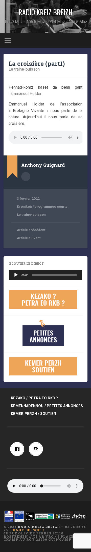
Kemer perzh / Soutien (33, 414)
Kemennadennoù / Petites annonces (47, 406)
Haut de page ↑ (29, 530)
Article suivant (28, 238)
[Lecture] (15, 275)
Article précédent (31, 230)
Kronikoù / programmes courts (42, 206)
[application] (45, 275)
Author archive (25, 176)
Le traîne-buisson (24, 69)
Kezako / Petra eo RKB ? (34, 398)
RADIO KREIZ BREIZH (45, 12)
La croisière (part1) (37, 64)
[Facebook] (18, 449)
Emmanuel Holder (25, 93)
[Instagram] (37, 449)
